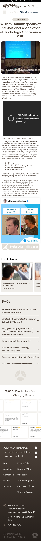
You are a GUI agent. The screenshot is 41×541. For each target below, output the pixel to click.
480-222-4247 (14, 525)
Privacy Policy (24, 463)
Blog (5, 463)
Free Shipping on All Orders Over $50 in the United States (20, 1)
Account (7, 486)
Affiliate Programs (25, 481)
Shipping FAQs (24, 469)
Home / (12, 12)
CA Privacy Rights (25, 486)
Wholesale (22, 475)
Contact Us (8, 475)
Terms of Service (25, 492)
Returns (6, 481)
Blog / (17, 12)
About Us (7, 469)
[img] (3, 427)
